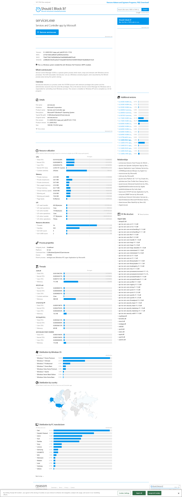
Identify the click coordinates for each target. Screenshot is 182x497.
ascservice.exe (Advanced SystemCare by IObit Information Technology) (141, 184)
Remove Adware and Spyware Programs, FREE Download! (128, 2)
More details (41, 129)
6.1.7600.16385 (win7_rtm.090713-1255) (132, 118)
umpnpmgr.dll (40, 303)
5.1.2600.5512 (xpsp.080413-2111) (130, 145)
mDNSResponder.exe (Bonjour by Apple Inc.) (133, 171)
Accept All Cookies (154, 493)
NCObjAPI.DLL (41, 317)
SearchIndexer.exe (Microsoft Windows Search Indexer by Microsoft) (140, 200)
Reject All (139, 493)
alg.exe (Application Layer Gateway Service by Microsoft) (137, 168)
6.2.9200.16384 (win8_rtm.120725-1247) (132, 102)
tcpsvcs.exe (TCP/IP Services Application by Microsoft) (136, 192)
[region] (91, 493)
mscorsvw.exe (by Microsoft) (128, 173)
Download (53, 487)
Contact (73, 487)
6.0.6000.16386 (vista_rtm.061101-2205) (132, 124)
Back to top (39, 476)
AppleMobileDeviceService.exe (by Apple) (132, 186)
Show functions (144, 214)
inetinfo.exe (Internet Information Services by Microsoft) (136, 197)
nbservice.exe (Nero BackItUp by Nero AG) (132, 202)
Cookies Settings (124, 493)
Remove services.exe (48, 32)
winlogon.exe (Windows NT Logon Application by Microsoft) (66, 257)
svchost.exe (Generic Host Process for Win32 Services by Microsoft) (140, 163)
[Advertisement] (133, 60)
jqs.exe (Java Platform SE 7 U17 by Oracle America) (135, 179)
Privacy (66, 487)
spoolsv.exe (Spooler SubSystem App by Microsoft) (135, 165)
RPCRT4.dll (39, 285)
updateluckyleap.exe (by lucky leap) (130, 189)
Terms (60, 487)
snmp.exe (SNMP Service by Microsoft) (131, 194)
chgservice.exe (123, 205)
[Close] (178, 493)
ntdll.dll (38, 271)
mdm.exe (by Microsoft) (126, 176)
